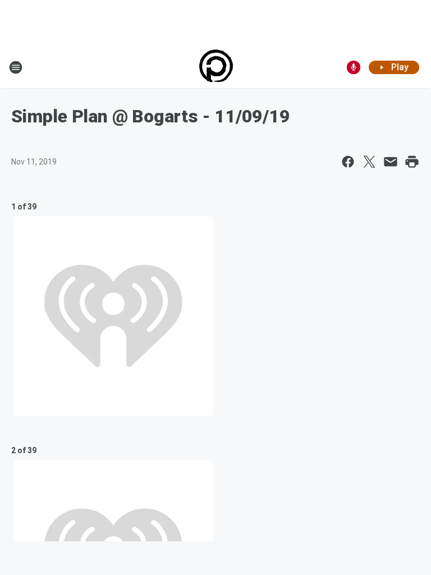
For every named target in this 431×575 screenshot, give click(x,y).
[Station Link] (215, 67)
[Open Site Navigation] (15, 67)
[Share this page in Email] (390, 162)
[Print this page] (412, 162)
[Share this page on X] (369, 162)
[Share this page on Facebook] (348, 162)
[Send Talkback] (353, 67)
